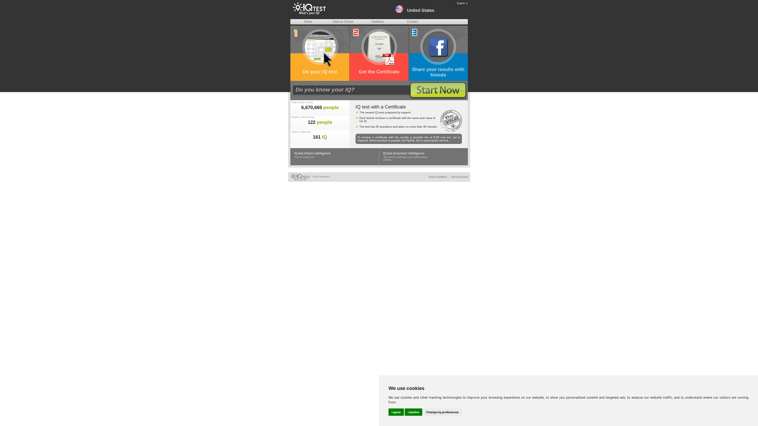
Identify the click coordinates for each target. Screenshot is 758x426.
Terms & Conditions (437, 176)
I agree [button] (396, 412)
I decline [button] (413, 412)
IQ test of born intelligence (312, 153)
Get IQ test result (459, 176)
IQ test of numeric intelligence (403, 153)
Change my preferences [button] (442, 412)
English (462, 3)
